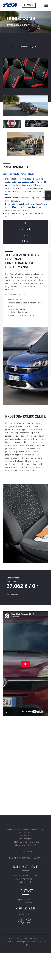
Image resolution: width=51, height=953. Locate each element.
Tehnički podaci (25, 229)
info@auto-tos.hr (25, 914)
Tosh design (19, 942)
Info (25, 223)
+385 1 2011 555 (25, 908)
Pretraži (28, 5)
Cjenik (25, 235)
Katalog (25, 241)
